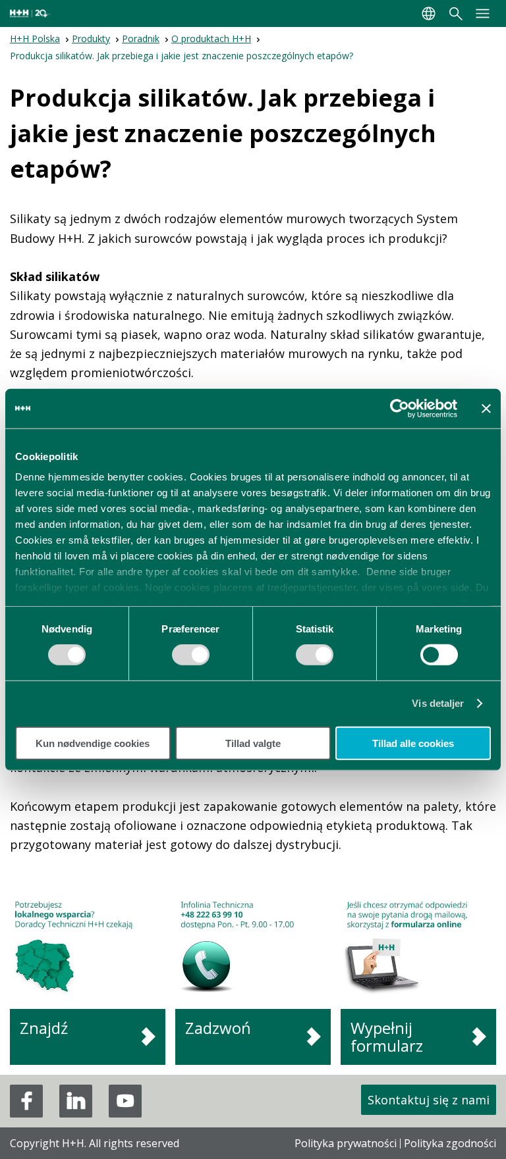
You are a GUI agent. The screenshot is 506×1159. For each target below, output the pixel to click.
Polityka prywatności (346, 1143)
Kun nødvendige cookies (93, 743)
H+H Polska (35, 38)
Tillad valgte (253, 743)
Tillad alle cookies (413, 743)
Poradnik (140, 38)
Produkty (91, 38)
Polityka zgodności (450, 1143)
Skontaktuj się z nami (429, 1100)
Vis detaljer (438, 703)
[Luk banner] (486, 408)
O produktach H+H (211, 38)
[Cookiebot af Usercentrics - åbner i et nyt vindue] (399, 408)
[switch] (191, 659)
